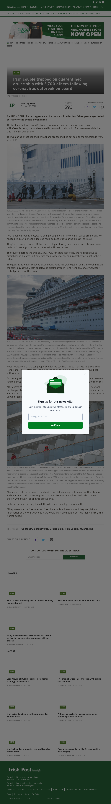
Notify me (55, 425)
